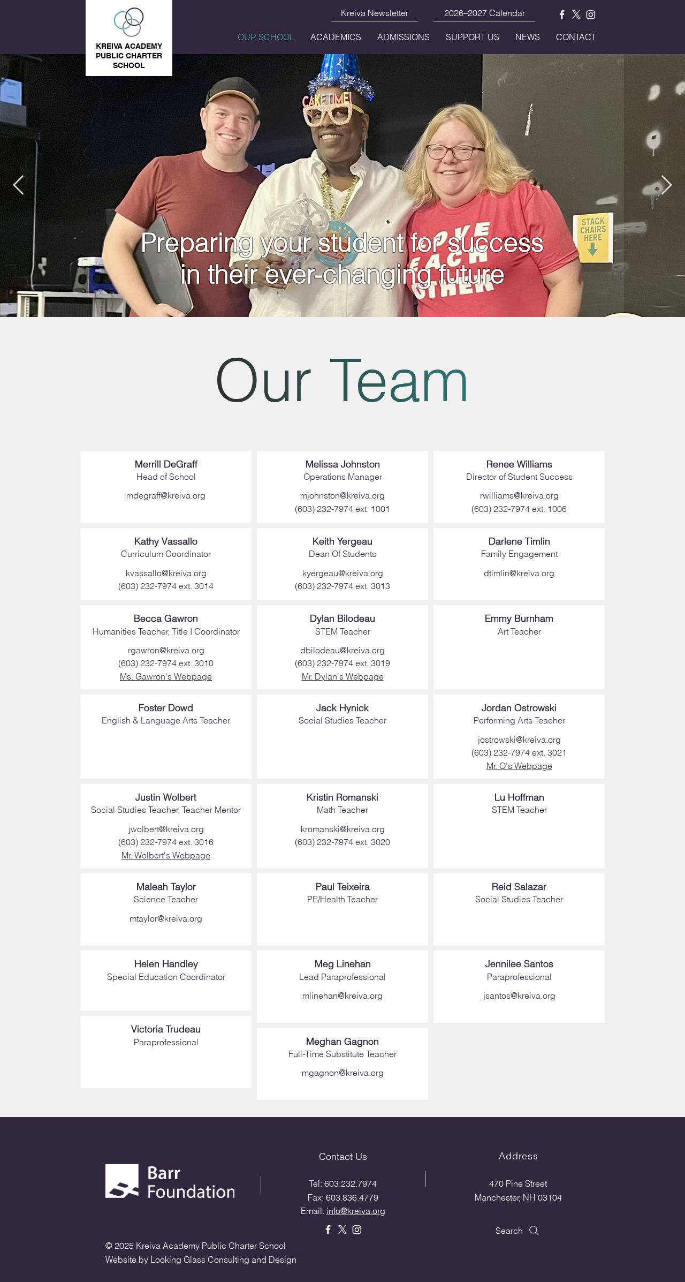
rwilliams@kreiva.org (519, 495)
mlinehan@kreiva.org (342, 995)
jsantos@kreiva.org (519, 995)
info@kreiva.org (355, 1210)
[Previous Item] (18, 185)
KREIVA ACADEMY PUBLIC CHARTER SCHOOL (129, 56)
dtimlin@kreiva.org (519, 573)
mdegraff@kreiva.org (166, 495)
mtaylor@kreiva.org (166, 918)
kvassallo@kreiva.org (166, 573)
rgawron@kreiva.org (166, 650)
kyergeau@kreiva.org (342, 573)
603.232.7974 (350, 1183)
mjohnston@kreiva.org (342, 495)
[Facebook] (562, 14)
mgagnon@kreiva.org (343, 1072)
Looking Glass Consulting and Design (223, 1259)
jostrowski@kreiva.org (519, 739)
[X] (576, 14)
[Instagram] (591, 14)
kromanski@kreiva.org (343, 829)
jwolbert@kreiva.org (166, 829)
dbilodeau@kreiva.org (342, 650)
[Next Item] (666, 185)
